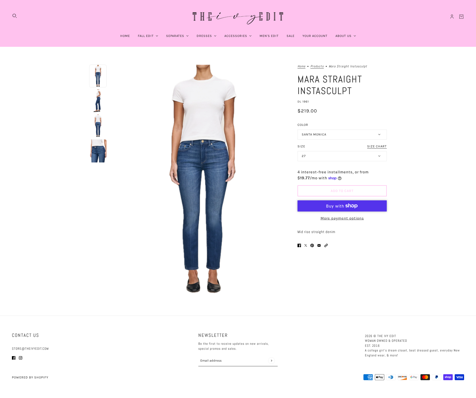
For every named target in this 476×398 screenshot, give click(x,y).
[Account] (452, 16)
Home (301, 66)
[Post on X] (305, 245)
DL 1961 (303, 101)
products (317, 66)
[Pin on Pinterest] (312, 245)
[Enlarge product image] (202, 181)
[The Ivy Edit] (238, 16)
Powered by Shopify (30, 377)
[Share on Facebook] (299, 245)
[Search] (14, 16)
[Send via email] (319, 245)
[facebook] (13, 358)
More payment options (342, 218)
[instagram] (20, 358)
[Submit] (271, 360)
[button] (326, 245)
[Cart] (461, 16)
